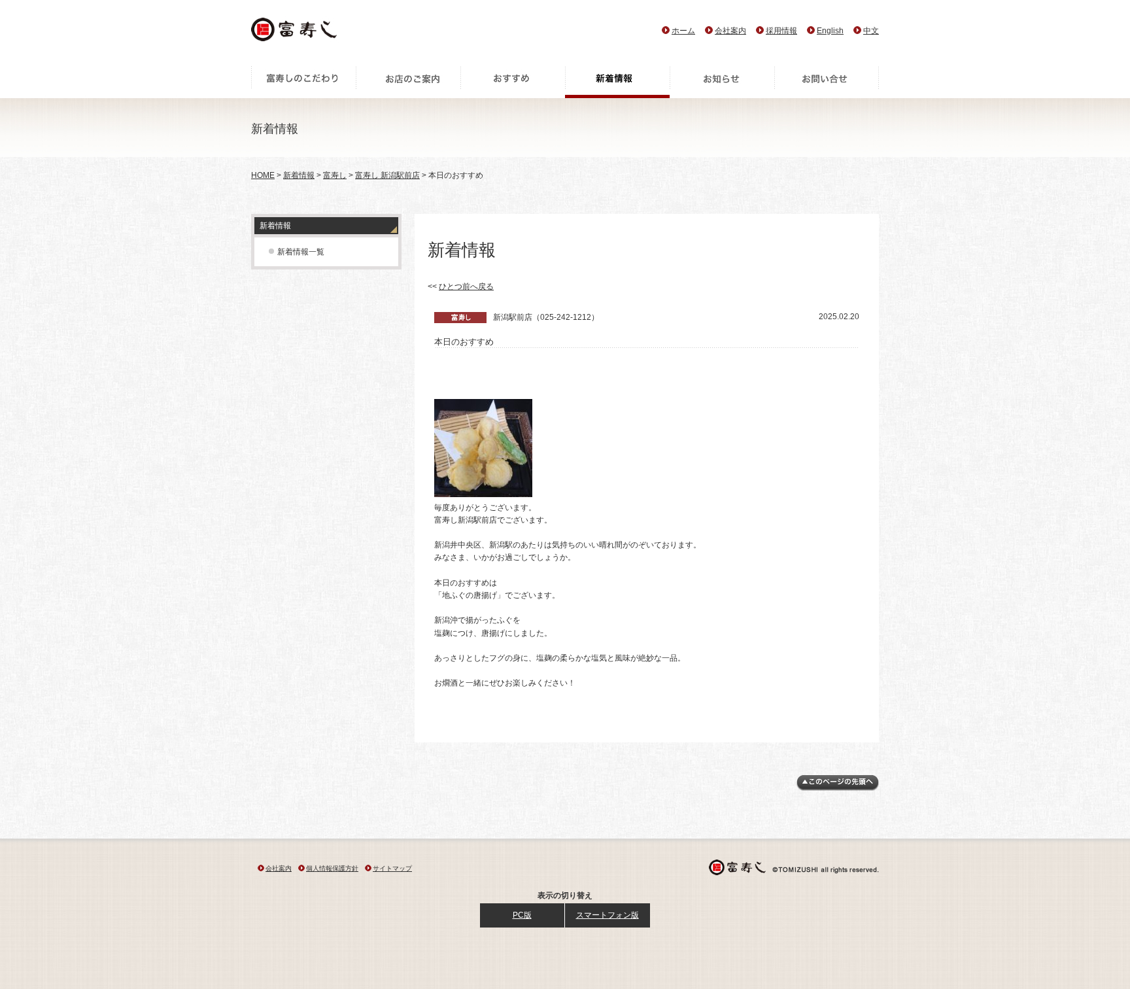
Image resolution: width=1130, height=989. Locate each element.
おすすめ (512, 81)
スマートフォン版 (607, 915)
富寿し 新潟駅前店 (387, 175)
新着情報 (617, 81)
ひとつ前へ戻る (466, 286)
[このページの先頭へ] (837, 788)
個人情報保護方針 (332, 868)
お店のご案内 (408, 81)
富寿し (335, 175)
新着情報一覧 (300, 251)
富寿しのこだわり (303, 81)
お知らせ (722, 81)
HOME (263, 175)
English (830, 30)
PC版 (522, 915)
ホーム (683, 30)
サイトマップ (392, 868)
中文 (871, 30)
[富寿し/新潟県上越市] (295, 33)
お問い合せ (826, 81)
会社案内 (730, 30)
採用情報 (781, 30)
